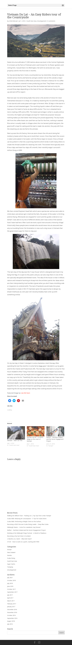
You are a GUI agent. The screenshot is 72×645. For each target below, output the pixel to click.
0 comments (51, 21)
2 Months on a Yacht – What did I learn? (19, 539)
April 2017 (10, 598)
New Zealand (11, 552)
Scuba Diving (11, 558)
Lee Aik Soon (25, 393)
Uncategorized (41, 21)
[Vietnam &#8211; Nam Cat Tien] (16, 433)
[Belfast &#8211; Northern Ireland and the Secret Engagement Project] (55, 431)
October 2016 (11, 615)
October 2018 (11, 580)
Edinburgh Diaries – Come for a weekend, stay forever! (23, 527)
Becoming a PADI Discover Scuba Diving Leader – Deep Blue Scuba (27, 524)
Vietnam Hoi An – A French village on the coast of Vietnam (35, 439)
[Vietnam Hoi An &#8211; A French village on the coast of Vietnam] (36, 431)
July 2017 (10, 595)
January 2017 (11, 606)
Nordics (9, 555)
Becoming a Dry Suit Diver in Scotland (18, 536)
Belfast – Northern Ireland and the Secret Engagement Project (55, 439)
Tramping (10, 567)
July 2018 (10, 583)
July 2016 (10, 624)
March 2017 (10, 601)
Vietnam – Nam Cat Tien (14, 440)
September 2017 (12, 592)
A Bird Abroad (13, 21)
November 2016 (12, 612)
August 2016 (11, 621)
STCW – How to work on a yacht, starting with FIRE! (23, 542)
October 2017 (11, 589)
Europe (9, 549)
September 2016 (12, 618)
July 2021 (10, 577)
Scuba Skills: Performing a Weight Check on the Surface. (24, 521)
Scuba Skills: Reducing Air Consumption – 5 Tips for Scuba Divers (26, 518)
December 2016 (12, 609)
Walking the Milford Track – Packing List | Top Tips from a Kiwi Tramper (29, 516)
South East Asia (31, 21)
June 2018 (10, 586)
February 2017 (11, 604)
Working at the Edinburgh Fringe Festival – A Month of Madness (26, 533)
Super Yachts (11, 564)
